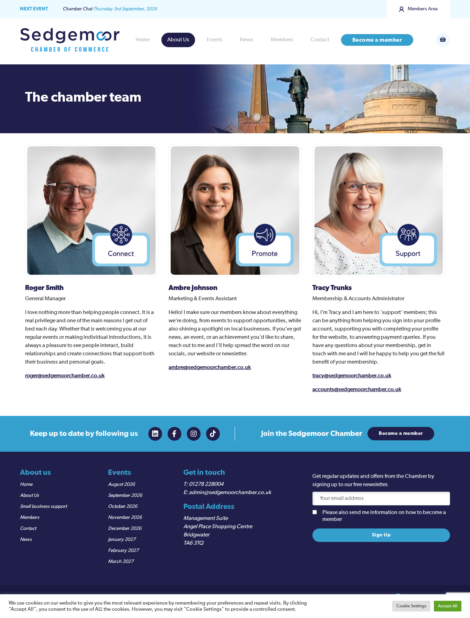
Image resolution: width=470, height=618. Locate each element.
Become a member (377, 40)
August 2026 (121, 484)
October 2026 (122, 506)
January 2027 (122, 539)
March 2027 (120, 561)
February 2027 (123, 550)
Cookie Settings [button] (411, 606)
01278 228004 (206, 484)
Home (143, 40)
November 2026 (125, 517)
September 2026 (125, 495)
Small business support (43, 506)
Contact (319, 40)
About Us (178, 40)
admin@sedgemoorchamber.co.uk (230, 492)
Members (282, 40)
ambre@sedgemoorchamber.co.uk (210, 367)
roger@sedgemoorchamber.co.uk (65, 376)
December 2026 (124, 528)
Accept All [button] (447, 606)
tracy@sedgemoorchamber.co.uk (351, 376)
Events (215, 40)
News (246, 40)
